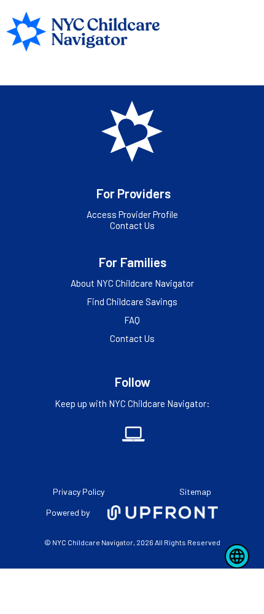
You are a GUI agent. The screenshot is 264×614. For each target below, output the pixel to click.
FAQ (132, 319)
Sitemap (195, 491)
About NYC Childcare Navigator (132, 283)
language (237, 556)
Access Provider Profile (132, 214)
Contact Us (132, 225)
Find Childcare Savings (132, 301)
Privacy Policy (78, 491)
